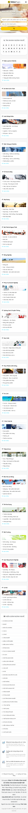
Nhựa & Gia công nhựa (9, 685)
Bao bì (4, 624)
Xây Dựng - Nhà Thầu (8, 209)
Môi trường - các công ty (9, 542)
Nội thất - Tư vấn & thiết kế (10, 237)
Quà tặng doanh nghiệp (11, 560)
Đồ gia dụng (8, 504)
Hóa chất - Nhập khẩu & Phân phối (12, 348)
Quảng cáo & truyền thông (12, 310)
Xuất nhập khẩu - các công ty (10, 126)
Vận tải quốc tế (7, 128)
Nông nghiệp (8, 255)
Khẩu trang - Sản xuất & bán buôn (11, 491)
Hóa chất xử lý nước (8, 352)
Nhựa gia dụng (7, 521)
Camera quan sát (7, 98)
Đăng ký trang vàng (16, 742)
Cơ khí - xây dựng (7, 604)
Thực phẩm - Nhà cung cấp (10, 375)
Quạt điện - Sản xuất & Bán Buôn (11, 519)
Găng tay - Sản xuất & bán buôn (11, 489)
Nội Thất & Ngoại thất (10, 227)
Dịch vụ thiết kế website (15, 761)
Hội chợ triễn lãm (7, 327)
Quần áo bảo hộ (7, 493)
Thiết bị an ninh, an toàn (9, 100)
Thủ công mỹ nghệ (8, 712)
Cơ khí (6, 587)
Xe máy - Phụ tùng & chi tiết (10, 184)
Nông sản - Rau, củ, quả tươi (10, 378)
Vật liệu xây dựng (7, 722)
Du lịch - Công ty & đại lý (9, 403)
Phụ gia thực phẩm (8, 383)
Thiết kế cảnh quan (8, 241)
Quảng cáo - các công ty (9, 320)
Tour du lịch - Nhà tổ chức (10, 405)
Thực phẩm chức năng (9, 433)
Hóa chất (6, 338)
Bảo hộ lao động (9, 477)
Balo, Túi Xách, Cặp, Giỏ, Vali (10, 577)
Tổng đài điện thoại (8, 156)
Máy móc (5, 678)
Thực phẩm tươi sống (8, 380)
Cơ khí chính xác (7, 599)
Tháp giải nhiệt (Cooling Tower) (11, 78)
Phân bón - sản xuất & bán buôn (11, 272)
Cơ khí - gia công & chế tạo (10, 597)
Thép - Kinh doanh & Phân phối (11, 461)
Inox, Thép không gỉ (8, 458)
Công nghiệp (6, 637)
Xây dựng (7, 199)
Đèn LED (5, 239)
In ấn (4, 671)
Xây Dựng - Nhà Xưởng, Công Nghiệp (12, 214)
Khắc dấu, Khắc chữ (8, 299)
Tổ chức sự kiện (7, 325)
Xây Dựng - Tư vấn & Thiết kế (10, 211)
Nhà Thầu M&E (7, 216)
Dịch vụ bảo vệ (7, 103)
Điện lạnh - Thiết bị (8, 70)
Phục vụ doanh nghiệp (11, 283)
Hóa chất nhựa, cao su (8, 355)
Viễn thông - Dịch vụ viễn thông (11, 158)
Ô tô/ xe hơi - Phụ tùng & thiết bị (11, 181)
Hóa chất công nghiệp (8, 350)
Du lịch (6, 393)
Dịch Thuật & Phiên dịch (9, 297)
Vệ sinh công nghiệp (8, 549)
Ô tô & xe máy (8, 172)
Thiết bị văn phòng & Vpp (9, 718)
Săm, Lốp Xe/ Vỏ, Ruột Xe (9, 186)
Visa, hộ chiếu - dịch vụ (9, 410)
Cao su (5, 631)
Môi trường (7, 532)
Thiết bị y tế (6, 436)
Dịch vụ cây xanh (7, 244)
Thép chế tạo (6, 466)
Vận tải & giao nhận (8, 658)
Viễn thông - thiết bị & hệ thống (11, 154)
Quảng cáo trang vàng (14, 751)
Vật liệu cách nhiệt (8, 75)
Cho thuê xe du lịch (8, 408)
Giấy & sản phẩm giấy (8, 661)
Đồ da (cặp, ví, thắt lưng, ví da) (11, 572)
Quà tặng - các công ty (9, 569)
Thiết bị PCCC (6, 105)
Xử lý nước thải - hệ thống (9, 546)
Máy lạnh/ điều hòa (8, 73)
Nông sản (5, 264)
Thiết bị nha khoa (7, 438)
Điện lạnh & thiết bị (10, 61)
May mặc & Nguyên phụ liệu (10, 674)
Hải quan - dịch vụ (7, 133)
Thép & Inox (7, 449)
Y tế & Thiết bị (8, 421)
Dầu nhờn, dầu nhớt (8, 188)
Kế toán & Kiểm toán (8, 295)
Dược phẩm (6, 431)
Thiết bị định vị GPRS (8, 161)
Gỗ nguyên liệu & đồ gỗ (9, 664)
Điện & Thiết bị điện (8, 641)
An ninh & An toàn (9, 88)
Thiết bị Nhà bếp (7, 514)
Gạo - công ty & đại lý (8, 267)
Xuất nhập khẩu (9, 116)
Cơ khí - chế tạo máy (8, 602)
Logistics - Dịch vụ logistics (10, 131)
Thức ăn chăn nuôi (8, 269)
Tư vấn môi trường (8, 544)
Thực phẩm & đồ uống (10, 366)
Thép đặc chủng (7, 463)
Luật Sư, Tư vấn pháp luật (10, 292)
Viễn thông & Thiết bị (10, 144)
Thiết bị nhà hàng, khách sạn (10, 516)
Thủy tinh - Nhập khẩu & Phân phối (12, 574)
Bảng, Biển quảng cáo (8, 322)
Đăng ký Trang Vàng (8, 774)
